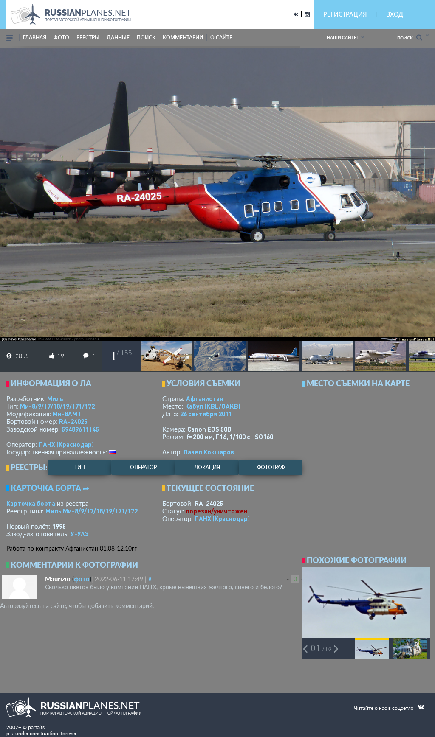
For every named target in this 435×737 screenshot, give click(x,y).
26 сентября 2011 (206, 414)
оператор (143, 467)
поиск (146, 37)
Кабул (212, 406)
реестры (87, 37)
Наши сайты (342, 37)
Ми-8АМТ (67, 414)
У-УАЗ (80, 534)
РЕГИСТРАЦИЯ (345, 14)
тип (79, 467)
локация (207, 467)
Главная (34, 37)
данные (118, 37)
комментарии (183, 37)
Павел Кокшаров (209, 452)
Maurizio (58, 579)
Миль (55, 398)
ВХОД (394, 14)
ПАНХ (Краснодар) (66, 444)
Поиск (406, 37)
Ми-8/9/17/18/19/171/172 (57, 406)
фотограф (271, 467)
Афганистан (204, 398)
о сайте (221, 37)
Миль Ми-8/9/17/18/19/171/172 (91, 511)
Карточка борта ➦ (50, 488)
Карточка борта (30, 503)
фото (61, 37)
